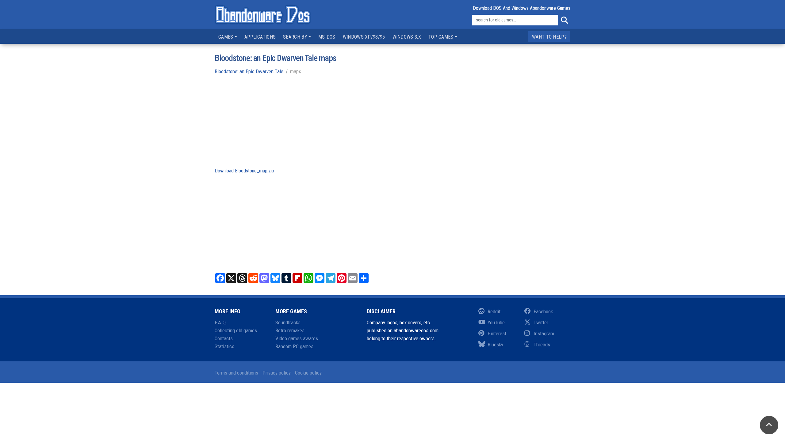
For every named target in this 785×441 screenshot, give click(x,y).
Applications (260, 37)
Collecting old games (236, 330)
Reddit (494, 311)
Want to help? (549, 37)
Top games (441, 37)
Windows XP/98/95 (364, 37)
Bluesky (495, 344)
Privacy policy (276, 373)
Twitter (541, 322)
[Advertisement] (392, 124)
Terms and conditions (236, 373)
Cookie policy (308, 373)
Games (225, 37)
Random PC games (294, 346)
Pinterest (497, 333)
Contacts (224, 338)
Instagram (544, 333)
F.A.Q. (221, 322)
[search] (564, 20)
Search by (295, 37)
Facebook (543, 311)
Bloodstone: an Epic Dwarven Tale (249, 71)
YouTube (496, 322)
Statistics (224, 346)
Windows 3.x (406, 37)
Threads (542, 344)
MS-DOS (326, 37)
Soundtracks (288, 322)
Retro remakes (289, 330)
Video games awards (296, 338)
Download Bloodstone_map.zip (244, 171)
